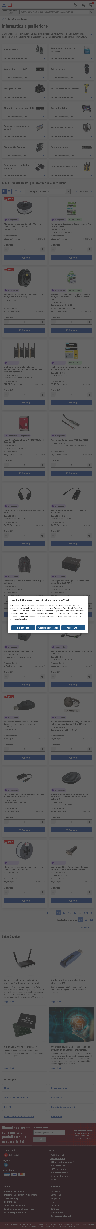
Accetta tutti (73, 627)
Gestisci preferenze (48, 627)
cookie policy (21, 619)
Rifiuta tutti (23, 627)
